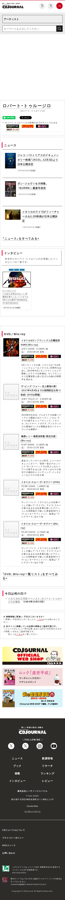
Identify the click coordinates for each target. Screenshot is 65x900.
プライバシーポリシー (13, 837)
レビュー (47, 781)
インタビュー (17, 781)
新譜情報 (47, 758)
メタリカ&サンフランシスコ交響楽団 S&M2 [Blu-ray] (40, 342)
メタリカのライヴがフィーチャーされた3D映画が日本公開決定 (40, 216)
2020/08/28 (33, 351)
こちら (40, 619)
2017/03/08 (33, 401)
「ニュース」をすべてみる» (21, 238)
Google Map (32, 805)
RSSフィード (9, 845)
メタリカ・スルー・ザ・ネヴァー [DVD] (40, 482)
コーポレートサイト (32, 811)
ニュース (17, 758)
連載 (17, 773)
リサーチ (47, 765)
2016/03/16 (33, 488)
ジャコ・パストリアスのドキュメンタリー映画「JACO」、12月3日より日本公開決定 (38, 159)
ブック (17, 765)
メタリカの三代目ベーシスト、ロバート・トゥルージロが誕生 (35, 600)
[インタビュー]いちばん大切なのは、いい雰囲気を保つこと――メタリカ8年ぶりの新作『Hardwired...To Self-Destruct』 (15, 296)
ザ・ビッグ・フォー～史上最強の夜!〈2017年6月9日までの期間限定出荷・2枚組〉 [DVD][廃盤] (41, 390)
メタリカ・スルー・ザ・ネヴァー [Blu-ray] (40, 525)
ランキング (48, 773)
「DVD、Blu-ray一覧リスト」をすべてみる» (30, 576)
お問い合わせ (8, 852)
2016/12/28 (33, 447)
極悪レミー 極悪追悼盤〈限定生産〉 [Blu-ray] (39, 438)
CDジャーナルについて (13, 830)
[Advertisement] (32, 67)
